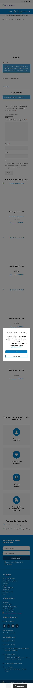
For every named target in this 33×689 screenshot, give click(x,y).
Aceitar (16, 352)
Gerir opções (16, 356)
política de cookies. (16, 347)
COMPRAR (20, 686)
